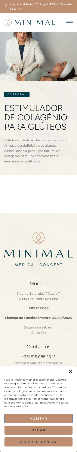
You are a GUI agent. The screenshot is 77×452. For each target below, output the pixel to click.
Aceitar (38, 418)
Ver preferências (38, 442)
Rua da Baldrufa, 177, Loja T (38, 293)
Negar (38, 430)
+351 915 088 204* (38, 356)
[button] (70, 371)
